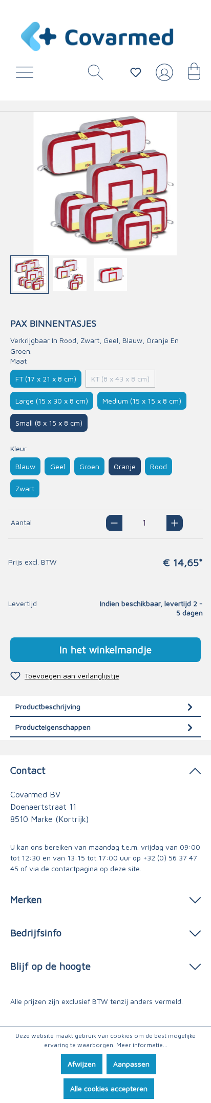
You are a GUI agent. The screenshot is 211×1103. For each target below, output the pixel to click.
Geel (57, 466)
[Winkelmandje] (189, 75)
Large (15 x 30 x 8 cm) (51, 400)
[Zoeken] (91, 75)
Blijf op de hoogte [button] (50, 966)
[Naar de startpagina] (98, 36)
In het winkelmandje (105, 649)
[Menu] (27, 75)
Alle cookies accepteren (108, 1088)
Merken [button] (26, 899)
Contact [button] (28, 770)
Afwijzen (82, 1063)
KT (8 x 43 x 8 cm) (120, 378)
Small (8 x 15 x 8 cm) (48, 422)
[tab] (105, 706)
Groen (89, 466)
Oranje (125, 466)
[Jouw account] (162, 76)
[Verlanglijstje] (135, 72)
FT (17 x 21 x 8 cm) (45, 378)
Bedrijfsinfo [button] (35, 932)
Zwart (24, 488)
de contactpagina (69, 868)
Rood (158, 466)
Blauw (25, 466)
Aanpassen (131, 1063)
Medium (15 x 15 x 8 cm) (141, 400)
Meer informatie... (141, 1045)
